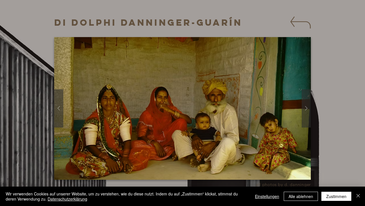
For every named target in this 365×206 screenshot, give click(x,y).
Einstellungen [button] (267, 196)
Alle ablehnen (301, 196)
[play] (303, 42)
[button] (182, 108)
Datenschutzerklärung (67, 199)
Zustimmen (336, 196)
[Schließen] (358, 196)
